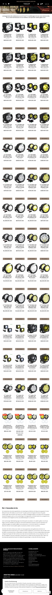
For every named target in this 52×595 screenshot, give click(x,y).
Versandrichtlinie (32, 557)
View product (7, 48)
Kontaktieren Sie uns (33, 551)
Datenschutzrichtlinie (34, 565)
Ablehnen (39, 591)
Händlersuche (32, 560)
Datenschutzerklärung (41, 587)
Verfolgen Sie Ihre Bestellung (35, 554)
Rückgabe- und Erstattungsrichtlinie (37, 555)
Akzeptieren (25, 591)
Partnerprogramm (33, 558)
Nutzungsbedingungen (34, 564)
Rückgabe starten (33, 552)
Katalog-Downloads (33, 561)
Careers (30, 562)
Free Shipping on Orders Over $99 (25, 1)
